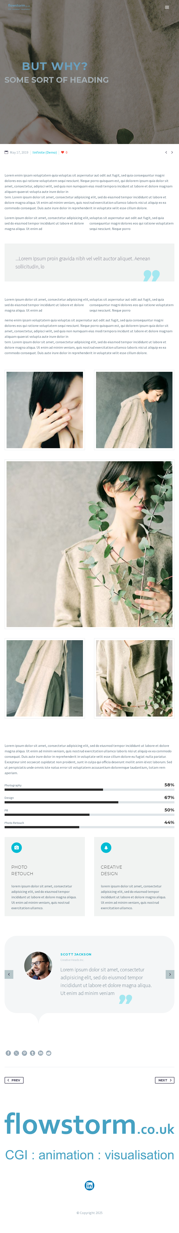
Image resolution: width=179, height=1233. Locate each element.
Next (162, 1080)
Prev (16, 1080)
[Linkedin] (90, 1185)
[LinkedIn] (40, 1053)
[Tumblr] (32, 1053)
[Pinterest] (24, 1053)
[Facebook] (8, 1053)
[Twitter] (16, 1053)
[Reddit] (48, 1053)
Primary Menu (167, 7)
